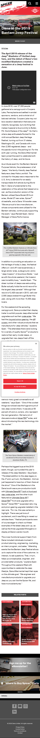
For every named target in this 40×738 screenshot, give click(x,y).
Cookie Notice (20, 729)
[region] (20, 369)
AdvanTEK (22, 418)
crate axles (26, 316)
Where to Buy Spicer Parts (22, 683)
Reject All (20, 381)
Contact (20, 733)
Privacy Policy (20, 727)
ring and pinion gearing (18, 319)
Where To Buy (20, 41)
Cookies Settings (20, 392)
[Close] (36, 343)
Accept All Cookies (20, 386)
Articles (4, 48)
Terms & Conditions (20, 731)
